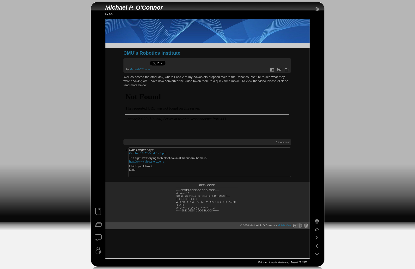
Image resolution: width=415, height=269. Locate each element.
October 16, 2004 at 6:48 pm (147, 153)
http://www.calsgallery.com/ (146, 161)
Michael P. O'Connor (134, 7)
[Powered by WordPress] (305, 225)
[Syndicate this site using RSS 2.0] (317, 9)
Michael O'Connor (140, 69)
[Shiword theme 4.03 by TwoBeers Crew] (297, 225)
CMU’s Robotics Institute (151, 53)
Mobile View (284, 225)
